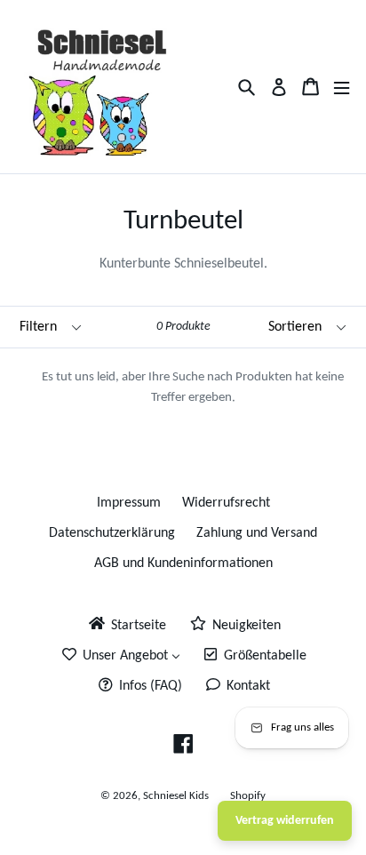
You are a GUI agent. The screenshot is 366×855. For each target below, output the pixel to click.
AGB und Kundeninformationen (183, 563)
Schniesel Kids (176, 796)
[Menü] (341, 87)
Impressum (129, 503)
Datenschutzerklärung (112, 533)
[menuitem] (126, 625)
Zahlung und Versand (256, 533)
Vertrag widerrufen (284, 820)
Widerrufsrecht (226, 503)
